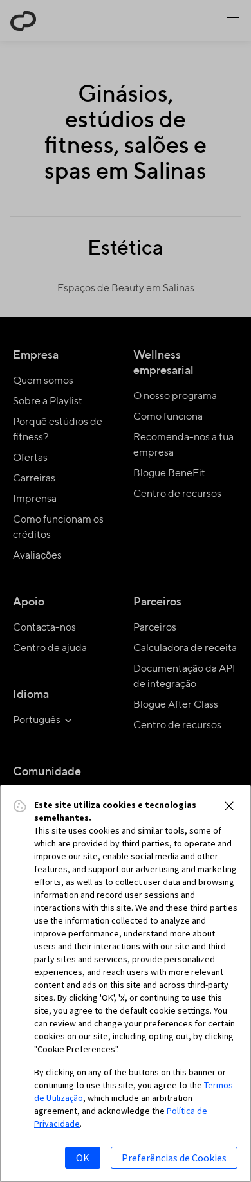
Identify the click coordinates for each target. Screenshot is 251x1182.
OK (82, 1157)
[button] (229, 805)
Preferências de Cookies (174, 1157)
